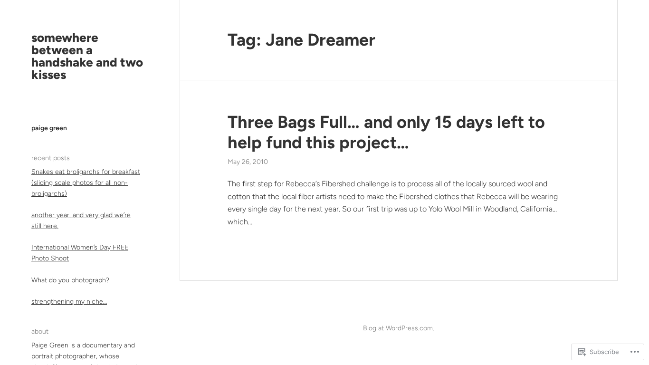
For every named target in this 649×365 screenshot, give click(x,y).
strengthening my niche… (69, 302)
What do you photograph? (70, 280)
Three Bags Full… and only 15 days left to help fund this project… (386, 132)
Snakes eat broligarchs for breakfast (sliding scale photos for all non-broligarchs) (85, 183)
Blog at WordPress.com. (398, 328)
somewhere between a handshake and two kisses (87, 56)
